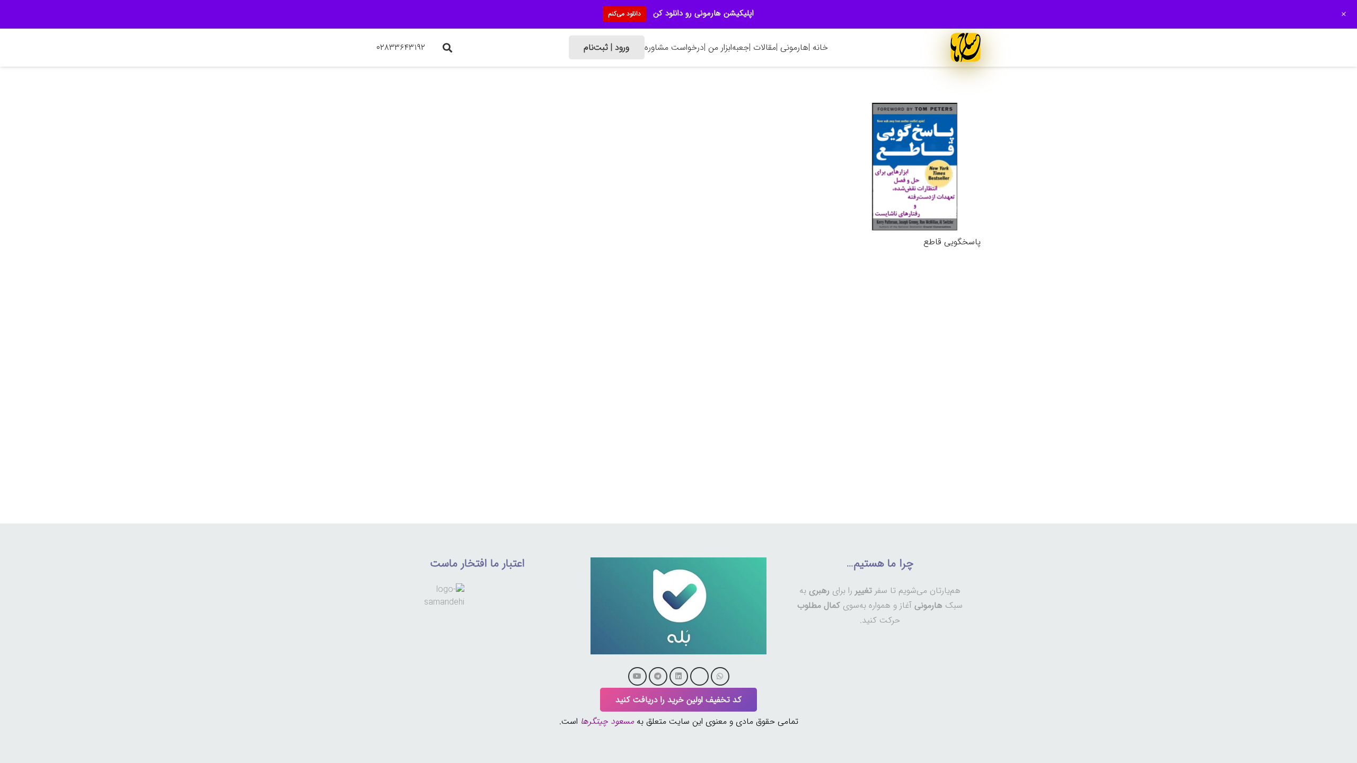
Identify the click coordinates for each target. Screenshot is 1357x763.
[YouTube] (637, 676)
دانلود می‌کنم (624, 13)
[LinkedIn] (678, 676)
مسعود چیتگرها (607, 721)
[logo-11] (965, 47)
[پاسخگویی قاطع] (915, 107)
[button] (447, 47)
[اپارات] (699, 676)
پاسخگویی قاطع (952, 242)
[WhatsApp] (720, 676)
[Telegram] (658, 676)
